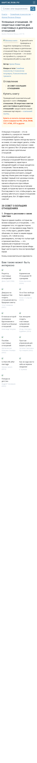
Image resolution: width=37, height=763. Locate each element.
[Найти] (32, 9)
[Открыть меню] (33, 2)
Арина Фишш (14, 64)
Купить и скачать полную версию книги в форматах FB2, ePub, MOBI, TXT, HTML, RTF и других (18, 121)
